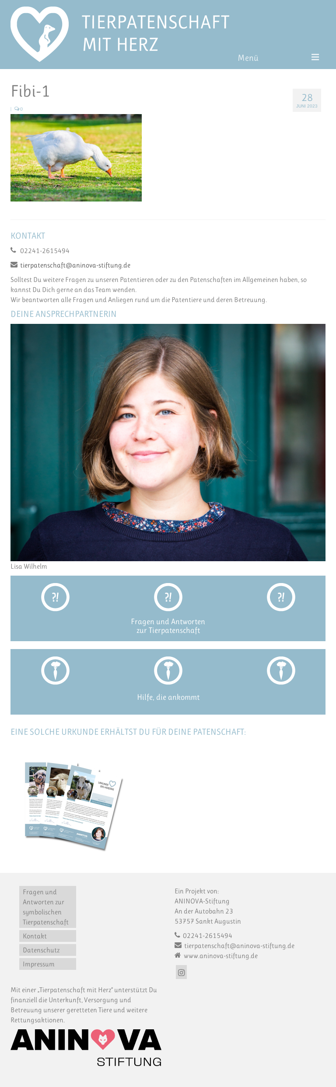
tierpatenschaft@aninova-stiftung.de (75, 265)
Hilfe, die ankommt (168, 697)
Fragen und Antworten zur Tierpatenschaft (168, 626)
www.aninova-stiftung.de (220, 956)
